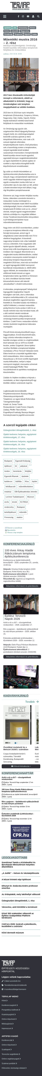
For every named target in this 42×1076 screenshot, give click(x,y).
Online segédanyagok (11, 1059)
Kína (27, 481)
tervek (14, 502)
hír (16, 466)
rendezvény (9, 507)
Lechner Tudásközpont (15, 497)
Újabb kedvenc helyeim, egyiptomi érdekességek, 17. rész (19, 435)
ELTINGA (24, 502)
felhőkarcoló (10, 487)
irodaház (7, 492)
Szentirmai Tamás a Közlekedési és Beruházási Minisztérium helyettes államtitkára (18, 864)
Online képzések (8, 1019)
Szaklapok (6, 1049)
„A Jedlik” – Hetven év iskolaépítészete (20, 873)
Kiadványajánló (8, 1014)
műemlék (23, 512)
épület (34, 481)
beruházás (17, 471)
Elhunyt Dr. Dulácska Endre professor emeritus (20, 887)
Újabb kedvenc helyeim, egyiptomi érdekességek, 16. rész (19, 443)
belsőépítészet (10, 512)
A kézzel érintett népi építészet (16, 879)
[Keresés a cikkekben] (38, 16)
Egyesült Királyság (22, 461)
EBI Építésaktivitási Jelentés (26, 492)
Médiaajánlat (7, 1024)
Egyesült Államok (11, 476)
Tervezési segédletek (10, 1054)
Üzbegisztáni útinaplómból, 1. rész (19, 430)
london (7, 471)
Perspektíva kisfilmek (10, 1010)
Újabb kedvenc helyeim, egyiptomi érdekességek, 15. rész (19, 450)
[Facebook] (18, 16)
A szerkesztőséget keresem (15, 989)
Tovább (30, 701)
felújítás (28, 471)
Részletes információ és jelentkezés (22, 586)
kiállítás (19, 481)
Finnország (8, 517)
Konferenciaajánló (9, 1005)
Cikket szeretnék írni (12, 981)
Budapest (8, 461)
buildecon (8, 481)
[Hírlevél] (28, 16)
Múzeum (30, 497)
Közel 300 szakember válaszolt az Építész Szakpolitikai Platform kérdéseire (18, 915)
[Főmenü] (5, 17)
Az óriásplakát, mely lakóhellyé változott (21, 894)
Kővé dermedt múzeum (13, 933)
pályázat (23, 466)
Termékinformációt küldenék (15, 985)
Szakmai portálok (9, 1063)
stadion (20, 517)
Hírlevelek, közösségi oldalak (13, 1068)
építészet (8, 466)
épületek (25, 476)
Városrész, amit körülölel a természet (19, 907)
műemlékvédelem (26, 487)
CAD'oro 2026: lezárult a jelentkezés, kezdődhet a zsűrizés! (19, 925)
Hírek (4, 1001)
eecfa (6, 502)
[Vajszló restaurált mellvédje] (21, 74)
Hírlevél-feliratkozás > (22, 766)
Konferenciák (7, 1040)
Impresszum (7, 1028)
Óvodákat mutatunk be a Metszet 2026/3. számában (15, 748)
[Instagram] (23, 16)
